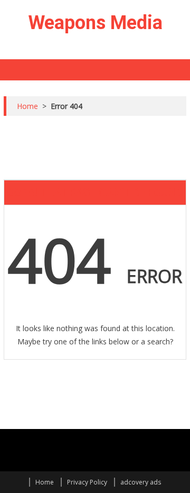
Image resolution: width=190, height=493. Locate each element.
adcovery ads (140, 482)
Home (44, 482)
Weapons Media (95, 23)
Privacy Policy (87, 482)
